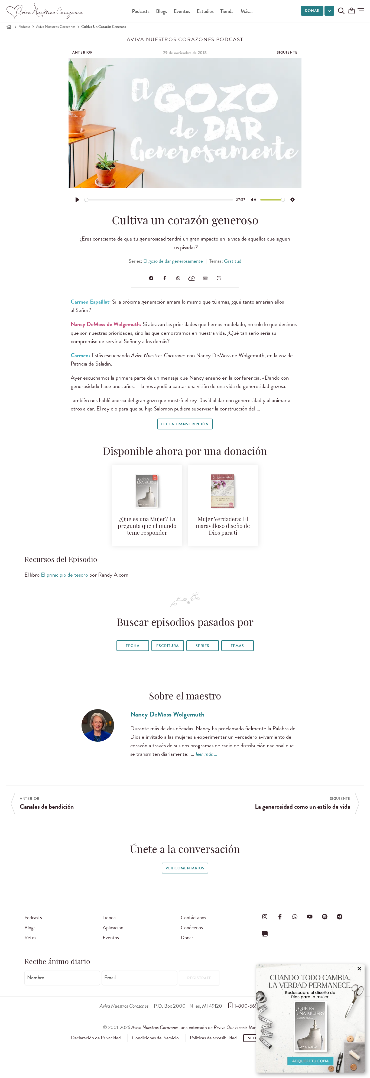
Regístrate (199, 978)
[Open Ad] (310, 1018)
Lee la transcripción (185, 424)
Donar (312, 11)
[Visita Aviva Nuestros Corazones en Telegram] (340, 916)
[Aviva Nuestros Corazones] (45, 11)
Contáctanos (193, 917)
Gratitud (232, 261)
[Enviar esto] (205, 278)
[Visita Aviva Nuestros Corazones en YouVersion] (265, 934)
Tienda (226, 11)
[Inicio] (8, 27)
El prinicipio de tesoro (64, 574)
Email (110, 977)
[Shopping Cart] (351, 11)
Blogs (161, 11)
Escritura (167, 646)
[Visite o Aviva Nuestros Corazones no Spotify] (325, 916)
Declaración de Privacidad (96, 1037)
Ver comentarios (184, 868)
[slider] (159, 199)
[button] (361, 11)
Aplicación (113, 927)
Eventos (182, 11)
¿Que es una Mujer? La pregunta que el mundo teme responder (147, 526)
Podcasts (141, 11)
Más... (246, 11)
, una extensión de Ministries (199, 1027)
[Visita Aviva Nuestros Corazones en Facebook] (280, 916)
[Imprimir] (219, 278)
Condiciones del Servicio (155, 1037)
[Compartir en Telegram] (151, 278)
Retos (30, 937)
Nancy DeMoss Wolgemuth (167, 714)
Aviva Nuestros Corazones (55, 26)
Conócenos (192, 927)
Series (202, 646)
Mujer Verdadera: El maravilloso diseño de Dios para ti (223, 526)
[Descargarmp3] (192, 278)
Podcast (24, 26)
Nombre (35, 977)
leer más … (207, 754)
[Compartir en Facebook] (164, 278)
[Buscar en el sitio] (341, 10)
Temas (237, 646)
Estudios (205, 11)
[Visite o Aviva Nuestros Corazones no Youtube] (310, 916)
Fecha (132, 646)
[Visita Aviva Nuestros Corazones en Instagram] (265, 916)
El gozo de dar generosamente (173, 261)
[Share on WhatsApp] (178, 278)
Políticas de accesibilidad (213, 1037)
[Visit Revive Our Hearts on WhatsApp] (295, 916)
